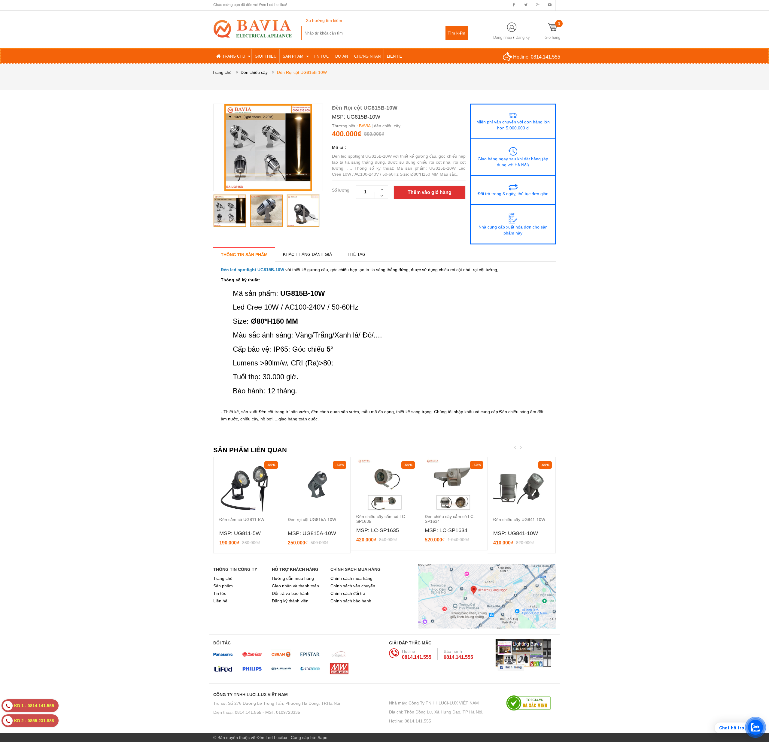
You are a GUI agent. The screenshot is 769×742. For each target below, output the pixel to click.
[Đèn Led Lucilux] (253, 28)
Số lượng (340, 190)
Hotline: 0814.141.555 (410, 721)
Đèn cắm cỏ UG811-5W (241, 519)
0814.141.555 (545, 56)
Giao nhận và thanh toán (295, 585)
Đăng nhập (502, 37)
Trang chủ (223, 578)
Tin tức (219, 593)
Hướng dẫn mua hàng (293, 578)
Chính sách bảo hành (350, 600)
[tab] (244, 254)
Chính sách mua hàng (351, 578)
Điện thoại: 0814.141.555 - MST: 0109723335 (256, 712)
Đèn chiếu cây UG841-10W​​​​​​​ (519, 519)
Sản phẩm (223, 585)
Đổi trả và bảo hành (290, 593)
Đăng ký (522, 37)
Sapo (322, 737)
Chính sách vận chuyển (352, 585)
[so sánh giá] (531, 702)
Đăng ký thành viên (290, 600)
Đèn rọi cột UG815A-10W (312, 519)
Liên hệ (220, 600)
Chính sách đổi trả (347, 593)
